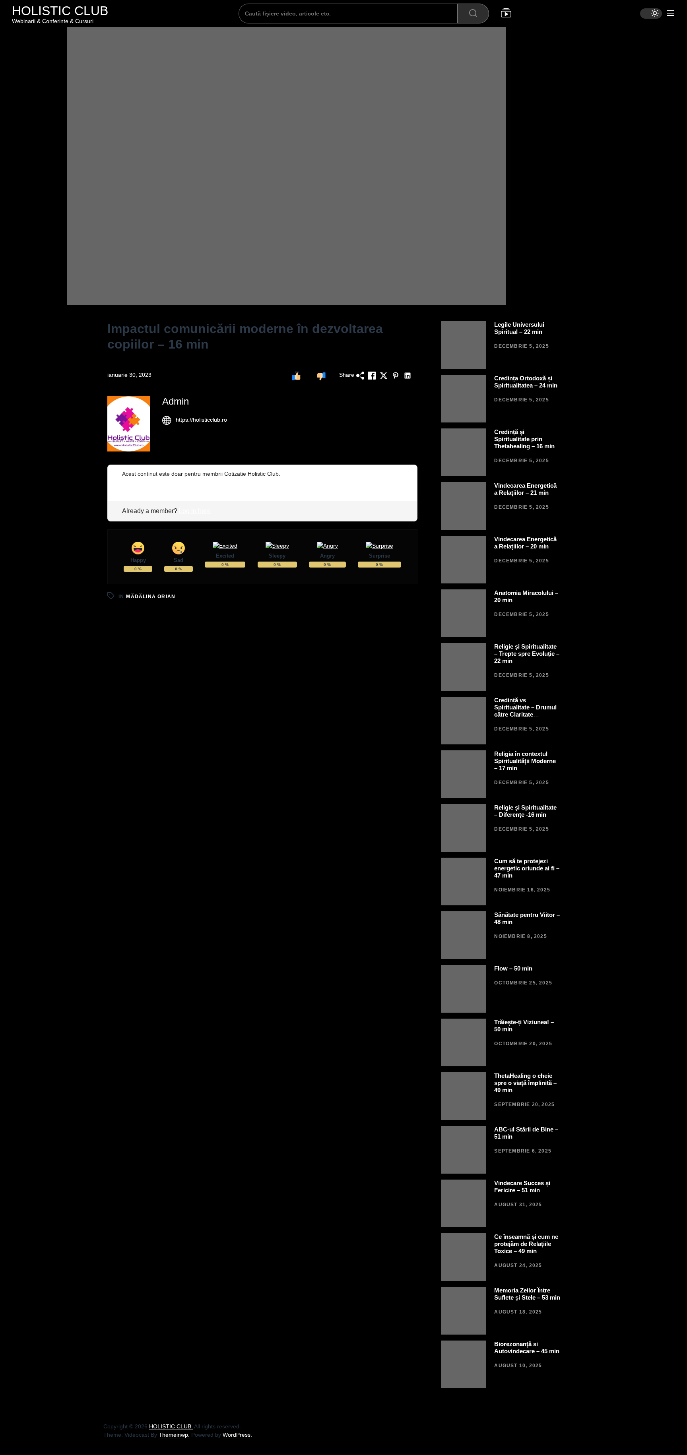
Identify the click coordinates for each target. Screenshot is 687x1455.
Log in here (195, 511)
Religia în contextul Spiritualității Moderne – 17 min (525, 760)
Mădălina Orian (150, 596)
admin (175, 401)
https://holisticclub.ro (201, 420)
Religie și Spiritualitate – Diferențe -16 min (525, 811)
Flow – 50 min (513, 968)
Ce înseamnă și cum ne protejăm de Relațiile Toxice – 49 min (526, 1243)
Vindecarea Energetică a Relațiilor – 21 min (525, 489)
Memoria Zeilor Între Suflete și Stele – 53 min (527, 1294)
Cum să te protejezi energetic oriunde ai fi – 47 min (526, 868)
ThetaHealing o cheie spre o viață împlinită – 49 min (525, 1082)
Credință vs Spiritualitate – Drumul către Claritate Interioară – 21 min (525, 711)
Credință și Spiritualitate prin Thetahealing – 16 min (524, 438)
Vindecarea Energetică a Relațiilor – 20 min (525, 543)
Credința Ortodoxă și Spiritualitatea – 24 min (525, 382)
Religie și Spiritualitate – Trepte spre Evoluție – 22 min (526, 653)
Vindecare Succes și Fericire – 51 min (522, 1186)
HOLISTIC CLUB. (171, 1426)
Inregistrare (136, 482)
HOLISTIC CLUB (60, 11)
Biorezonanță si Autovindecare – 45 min (526, 1347)
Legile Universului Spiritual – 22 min (519, 328)
